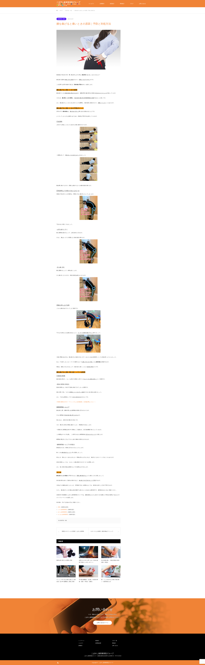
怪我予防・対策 (61, 19)
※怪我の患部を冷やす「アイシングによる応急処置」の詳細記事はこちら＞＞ (76, 401)
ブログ (131, 3)
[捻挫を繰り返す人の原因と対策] (66, 552)
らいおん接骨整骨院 (63, 514)
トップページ (81, 640)
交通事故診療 (98, 643)
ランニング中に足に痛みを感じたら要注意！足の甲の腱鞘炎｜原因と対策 (66, 580)
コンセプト (91, 3)
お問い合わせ (142, 3)
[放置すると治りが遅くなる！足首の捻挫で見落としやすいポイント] (88, 552)
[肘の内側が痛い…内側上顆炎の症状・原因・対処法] (111, 552)
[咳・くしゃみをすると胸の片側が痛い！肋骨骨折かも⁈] (111, 571)
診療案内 (102, 3)
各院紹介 (112, 3)
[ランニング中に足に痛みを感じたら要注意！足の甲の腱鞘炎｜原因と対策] (66, 571)
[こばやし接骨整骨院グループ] (68, 3)
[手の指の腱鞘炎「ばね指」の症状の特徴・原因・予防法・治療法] (88, 571)
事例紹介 (122, 3)
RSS (57, 662)
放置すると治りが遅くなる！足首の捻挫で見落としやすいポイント (88, 561)
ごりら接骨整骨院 (62, 509)
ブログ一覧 (114, 640)
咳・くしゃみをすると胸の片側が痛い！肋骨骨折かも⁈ (110, 580)
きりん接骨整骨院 (62, 512)
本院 (59, 507)
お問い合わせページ (102, 622)
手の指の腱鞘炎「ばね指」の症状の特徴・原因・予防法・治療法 (88, 580)
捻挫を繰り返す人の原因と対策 (64, 560)
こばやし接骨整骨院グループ (102, 653)
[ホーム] (56, 7)
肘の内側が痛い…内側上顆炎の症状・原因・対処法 (110, 561)
